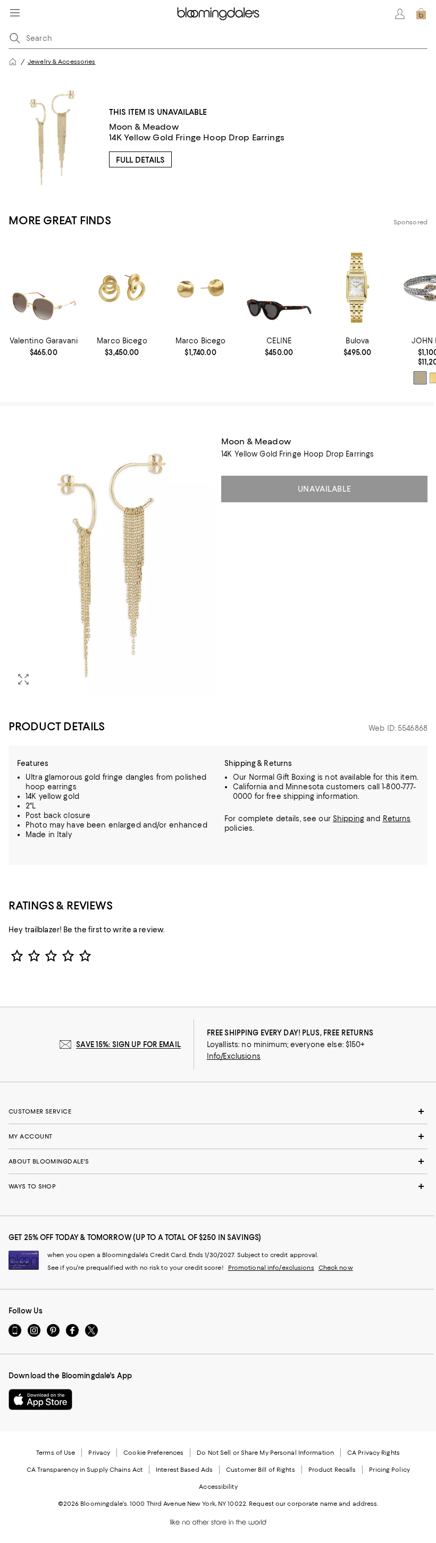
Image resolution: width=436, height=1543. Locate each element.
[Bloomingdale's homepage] (13, 61)
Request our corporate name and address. (313, 1503)
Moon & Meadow (144, 127)
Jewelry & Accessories (61, 61)
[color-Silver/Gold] (420, 378)
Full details (140, 160)
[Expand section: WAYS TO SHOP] (218, 1186)
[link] (44, 346)
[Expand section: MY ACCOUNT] (218, 1136)
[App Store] (40, 1399)
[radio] (420, 378)
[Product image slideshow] (112, 565)
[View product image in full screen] (23, 679)
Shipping (348, 818)
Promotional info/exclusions (271, 1267)
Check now (335, 1267)
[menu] (15, 12)
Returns (397, 818)
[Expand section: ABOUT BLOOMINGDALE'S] (218, 1161)
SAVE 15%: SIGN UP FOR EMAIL (128, 1044)
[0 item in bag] (421, 13)
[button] (112, 565)
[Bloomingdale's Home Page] (218, 13)
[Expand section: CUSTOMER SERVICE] (218, 1111)
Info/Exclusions (234, 1056)
